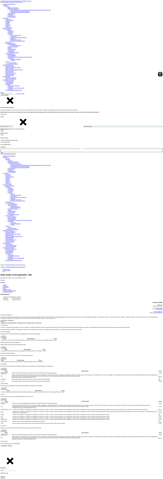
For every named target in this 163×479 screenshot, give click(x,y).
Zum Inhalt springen (15, 1)
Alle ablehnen (10, 320)
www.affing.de (159, 311)
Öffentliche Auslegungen (16, 164)
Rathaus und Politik (10, 185)
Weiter (2, 116)
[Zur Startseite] (12, 2)
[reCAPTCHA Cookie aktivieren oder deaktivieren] (1, 430)
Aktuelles (10, 160)
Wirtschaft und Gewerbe (11, 249)
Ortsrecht (13, 194)
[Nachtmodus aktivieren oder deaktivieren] (81, 149)
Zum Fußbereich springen (25, 1)
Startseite (8, 158)
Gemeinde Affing (7, 270)
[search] (10, 93)
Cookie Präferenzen (58, 317)
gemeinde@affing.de (157, 312)
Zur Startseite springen (6, 1)
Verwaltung (10, 188)
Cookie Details (3, 337)
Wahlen (10, 227)
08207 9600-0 (159, 308)
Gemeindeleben (9, 244)
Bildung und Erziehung (11, 231)
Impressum (7, 443)
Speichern (10, 445)
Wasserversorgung (15, 206)
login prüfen (3, 147)
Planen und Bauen (12, 216)
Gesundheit (10, 254)
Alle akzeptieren (4, 320)
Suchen (2, 93)
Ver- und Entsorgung (12, 204)
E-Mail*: (2, 470)
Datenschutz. (17, 443)
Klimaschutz (13, 222)
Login (2, 152)
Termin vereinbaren (4, 95)
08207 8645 (159, 309)
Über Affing (8, 174)
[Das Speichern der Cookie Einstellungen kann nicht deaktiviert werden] (1, 336)
